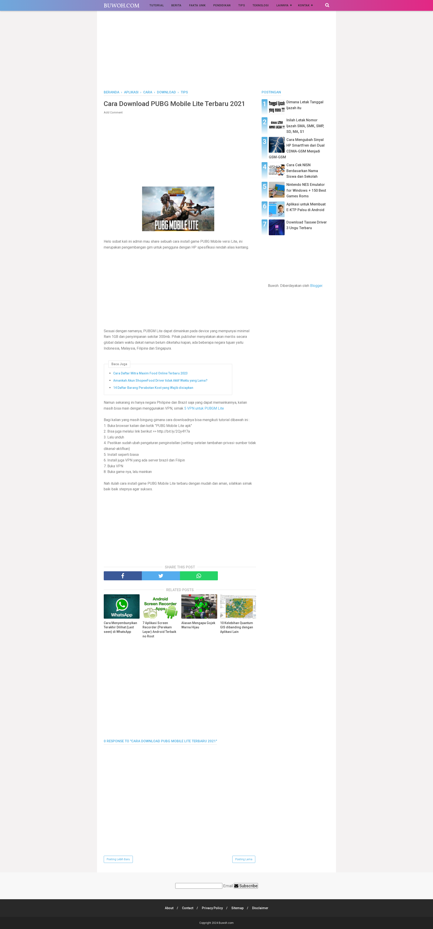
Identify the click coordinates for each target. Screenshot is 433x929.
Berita (176, 5)
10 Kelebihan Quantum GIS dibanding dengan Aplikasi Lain (236, 627)
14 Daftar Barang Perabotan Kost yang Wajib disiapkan (153, 388)
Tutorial (157, 5)
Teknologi (261, 5)
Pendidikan (222, 5)
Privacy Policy (212, 908)
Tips (241, 5)
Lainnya (282, 5)
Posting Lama (243, 859)
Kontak (304, 5)
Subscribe (248, 885)
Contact (187, 908)
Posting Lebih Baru (118, 859)
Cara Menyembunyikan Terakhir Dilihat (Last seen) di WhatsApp (120, 627)
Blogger (316, 286)
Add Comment (113, 112)
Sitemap (237, 908)
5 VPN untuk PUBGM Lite (204, 408)
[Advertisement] (216, 51)
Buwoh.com (121, 6)
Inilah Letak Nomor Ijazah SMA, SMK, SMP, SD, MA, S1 (305, 126)
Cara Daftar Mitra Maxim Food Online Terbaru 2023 (150, 373)
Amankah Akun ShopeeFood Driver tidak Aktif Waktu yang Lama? (160, 380)
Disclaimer (260, 908)
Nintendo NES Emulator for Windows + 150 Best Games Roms (306, 190)
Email (228, 885)
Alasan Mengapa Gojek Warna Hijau (198, 625)
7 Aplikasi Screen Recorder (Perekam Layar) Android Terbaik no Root (159, 629)
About (169, 908)
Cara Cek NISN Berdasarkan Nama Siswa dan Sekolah (302, 171)
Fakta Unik (197, 5)
